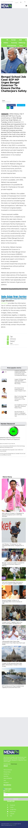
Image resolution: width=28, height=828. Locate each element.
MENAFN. (11, 823)
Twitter (11, 807)
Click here (14, 764)
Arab (20, 40)
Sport (20, 45)
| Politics (5, 42)
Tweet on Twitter (21, 105)
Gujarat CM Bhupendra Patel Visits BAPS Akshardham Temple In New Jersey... (12, 665)
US (5, 40)
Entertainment (9, 45)
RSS (11, 816)
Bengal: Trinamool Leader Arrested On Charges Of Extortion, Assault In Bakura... (13, 564)
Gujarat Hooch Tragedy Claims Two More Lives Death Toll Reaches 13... (12, 623)
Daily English (8, 789)
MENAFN (5, 114)
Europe (13, 40)
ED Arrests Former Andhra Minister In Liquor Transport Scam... (20, 389)
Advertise (6, 776)
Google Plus (13, 809)
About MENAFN (8, 778)
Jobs (5, 780)
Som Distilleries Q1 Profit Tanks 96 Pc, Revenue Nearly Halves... (21, 406)
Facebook (12, 805)
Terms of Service (8, 769)
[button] (20, 2)
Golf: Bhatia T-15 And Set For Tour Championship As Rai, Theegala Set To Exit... (13, 545)
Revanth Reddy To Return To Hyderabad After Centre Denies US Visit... (12, 602)
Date (3, 100)
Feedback (6, 782)
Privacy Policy (7, 772)
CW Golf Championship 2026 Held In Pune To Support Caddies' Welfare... (12, 583)
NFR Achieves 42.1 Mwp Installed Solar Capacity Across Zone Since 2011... (13, 686)
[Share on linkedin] (11, 107)
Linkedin (12, 813)
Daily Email (12, 811)
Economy (14, 42)
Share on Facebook (11, 105)
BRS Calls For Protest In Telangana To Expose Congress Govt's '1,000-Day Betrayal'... (13, 515)
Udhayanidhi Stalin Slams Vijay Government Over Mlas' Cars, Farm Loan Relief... (13, 643)
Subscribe (15, 799)
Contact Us (6, 774)
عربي (16, 2)
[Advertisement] (14, 22)
